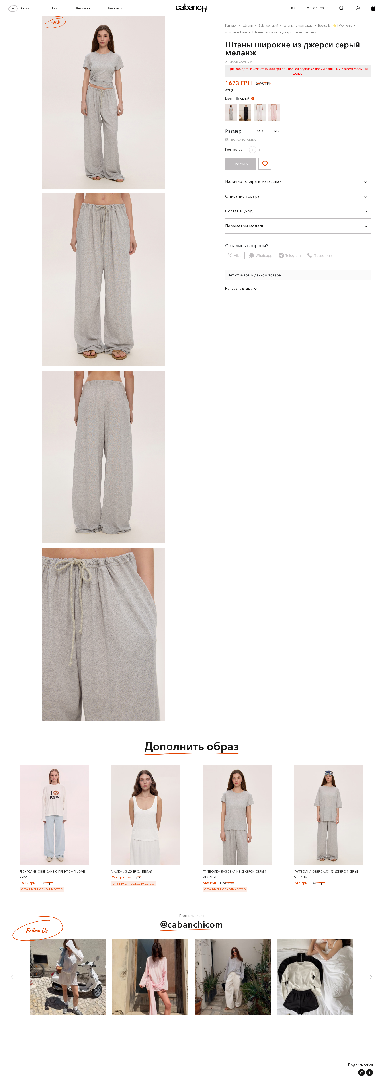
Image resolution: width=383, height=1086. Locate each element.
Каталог (26, 8)
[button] (369, 977)
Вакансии (83, 8)
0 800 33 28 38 (317, 8)
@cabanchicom (191, 924)
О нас (54, 8)
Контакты (115, 8)
